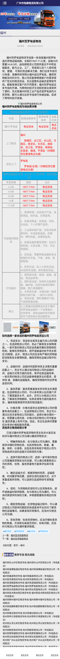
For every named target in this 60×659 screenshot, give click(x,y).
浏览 (20, 46)
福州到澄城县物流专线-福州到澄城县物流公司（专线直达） (31, 582)
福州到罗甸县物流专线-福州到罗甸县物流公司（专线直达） (31, 585)
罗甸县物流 (19, 531)
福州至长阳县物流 (19, 535)
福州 (22, 545)
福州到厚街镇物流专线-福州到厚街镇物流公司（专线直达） (31, 633)
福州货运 (31, 531)
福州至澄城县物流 (19, 538)
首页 (16, 545)
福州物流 (7, 531)
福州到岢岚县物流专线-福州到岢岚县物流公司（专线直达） (31, 646)
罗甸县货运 (43, 531)
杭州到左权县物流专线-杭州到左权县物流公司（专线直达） (31, 636)
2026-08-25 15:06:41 (35, 46)
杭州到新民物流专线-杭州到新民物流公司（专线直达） (29, 629)
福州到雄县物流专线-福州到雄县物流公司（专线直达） (29, 575)
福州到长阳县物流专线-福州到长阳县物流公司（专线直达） (31, 589)
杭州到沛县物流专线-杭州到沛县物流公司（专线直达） (29, 579)
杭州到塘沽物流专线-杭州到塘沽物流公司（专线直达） (29, 612)
